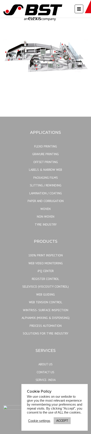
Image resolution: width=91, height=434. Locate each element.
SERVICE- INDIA (46, 380)
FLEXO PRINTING (45, 146)
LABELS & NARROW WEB (45, 170)
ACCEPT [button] (62, 420)
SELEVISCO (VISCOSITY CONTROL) (45, 287)
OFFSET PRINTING (45, 162)
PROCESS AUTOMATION (46, 326)
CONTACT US (45, 372)
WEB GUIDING (45, 294)
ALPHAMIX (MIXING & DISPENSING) (46, 318)
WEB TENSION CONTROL (45, 302)
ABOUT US (45, 364)
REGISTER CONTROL (45, 279)
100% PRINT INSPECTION (45, 255)
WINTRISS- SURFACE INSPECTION (45, 310)
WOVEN (45, 209)
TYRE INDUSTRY (46, 224)
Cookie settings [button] (39, 421)
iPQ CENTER (46, 271)
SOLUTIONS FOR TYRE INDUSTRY (45, 333)
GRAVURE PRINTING (45, 154)
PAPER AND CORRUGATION (46, 201)
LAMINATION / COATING (45, 193)
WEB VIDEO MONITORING (45, 263)
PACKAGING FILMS (45, 178)
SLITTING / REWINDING (45, 185)
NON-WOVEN (45, 217)
